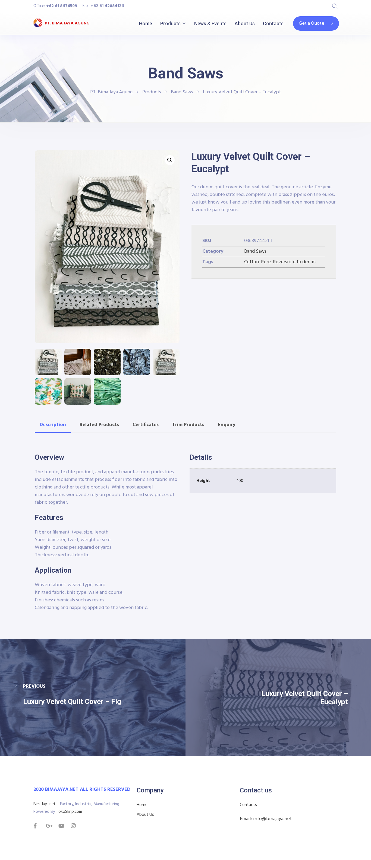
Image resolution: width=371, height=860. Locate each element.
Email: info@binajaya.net (266, 819)
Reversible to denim (294, 262)
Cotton (251, 262)
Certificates (146, 425)
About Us (245, 23)
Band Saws (255, 251)
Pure (266, 262)
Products (170, 23)
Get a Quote (311, 23)
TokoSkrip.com (69, 811)
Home (145, 23)
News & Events (210, 23)
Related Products (99, 425)
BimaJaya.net (44, 804)
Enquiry (226, 425)
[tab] (53, 425)
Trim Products (188, 425)
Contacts (273, 23)
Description (53, 425)
